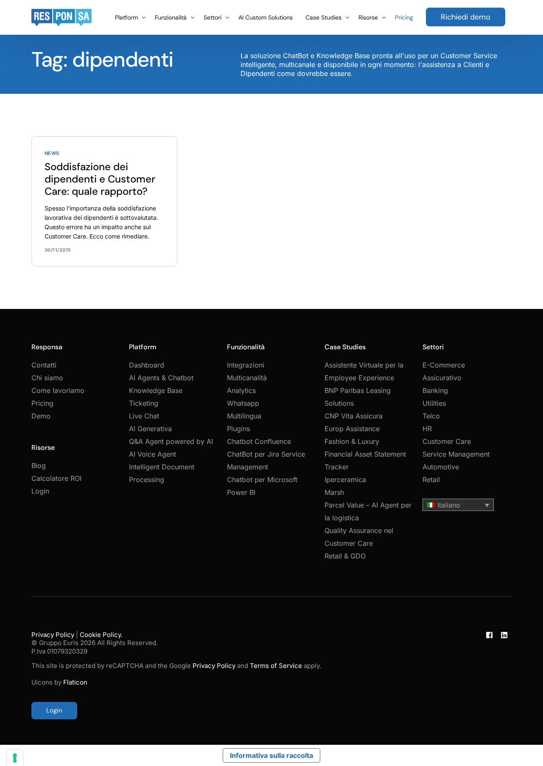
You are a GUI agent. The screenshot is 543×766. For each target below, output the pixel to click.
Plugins (238, 428)
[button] (458, 505)
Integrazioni (245, 365)
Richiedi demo (465, 17)
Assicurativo (442, 377)
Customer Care (447, 441)
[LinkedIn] (504, 675)
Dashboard (146, 365)
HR (427, 428)
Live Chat (144, 416)
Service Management (456, 454)
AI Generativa (150, 428)
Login (40, 491)
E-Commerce (444, 365)
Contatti (43, 365)
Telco (431, 416)
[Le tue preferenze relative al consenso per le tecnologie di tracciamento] (15, 758)
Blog (38, 465)
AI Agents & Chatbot (161, 377)
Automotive (441, 467)
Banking (435, 390)
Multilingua (244, 416)
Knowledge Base (155, 390)
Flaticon (75, 682)
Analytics (241, 390)
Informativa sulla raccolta (271, 755)
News (52, 153)
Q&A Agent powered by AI (171, 441)
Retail (431, 479)
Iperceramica (345, 479)
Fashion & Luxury (352, 441)
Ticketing (143, 403)
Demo (40, 416)
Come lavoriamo (57, 390)
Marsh (334, 492)
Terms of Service (276, 666)
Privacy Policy (52, 635)
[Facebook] (489, 675)
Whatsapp (243, 403)
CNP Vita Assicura (354, 416)
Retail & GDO (345, 556)
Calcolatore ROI (56, 478)
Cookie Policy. (101, 635)
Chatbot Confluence (259, 441)
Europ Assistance (352, 428)
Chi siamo (47, 377)
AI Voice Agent (152, 454)
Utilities (434, 403)
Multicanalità (247, 377)
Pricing (42, 403)
